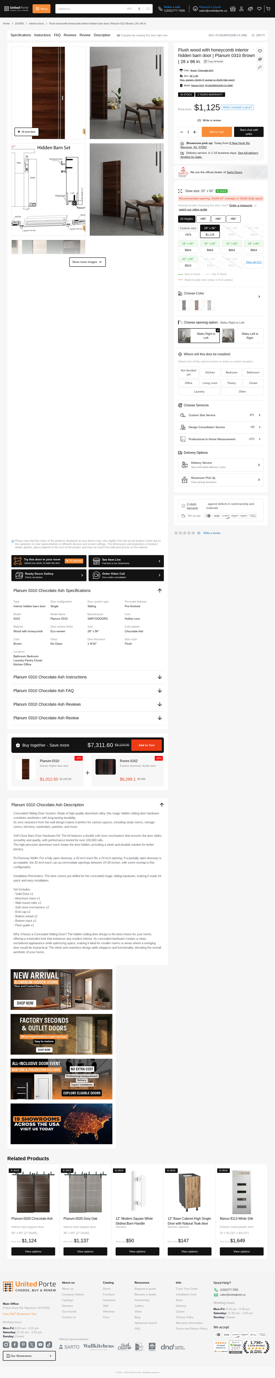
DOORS (19, 23)
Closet (38, 660)
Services (67, 1305)
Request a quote (145, 1288)
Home (6, 23)
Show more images (84, 262)
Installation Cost (186, 1294)
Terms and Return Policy (191, 1328)
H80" (203, 218)
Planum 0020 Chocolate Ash (32, 1218)
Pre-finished (132, 606)
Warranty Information (189, 1322)
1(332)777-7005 (174, 10)
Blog (137, 1317)
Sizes (179, 1300)
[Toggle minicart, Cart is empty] (268, 8)
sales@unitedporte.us (213, 10)
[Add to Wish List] (260, 51)
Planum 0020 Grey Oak (80, 1218)
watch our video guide (193, 209)
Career (180, 1311)
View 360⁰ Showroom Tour (20, 1314)
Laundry (19, 660)
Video (138, 1311)
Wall (105, 1305)
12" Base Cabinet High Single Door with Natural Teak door (189, 1221)
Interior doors (36, 23)
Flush (128, 643)
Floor (106, 1317)
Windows (109, 1311)
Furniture (109, 1294)
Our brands (69, 1311)
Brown (17, 643)
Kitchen (18, 664)
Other (242, 391)
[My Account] (241, 9)
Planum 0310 (49, 761)
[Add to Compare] (260, 59)
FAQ (137, 1328)
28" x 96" (93, 631)
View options (33, 1251)
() (199, 120)
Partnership (142, 1300)
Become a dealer (146, 1294)
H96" (233, 218)
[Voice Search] (139, 8)
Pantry (29, 660)
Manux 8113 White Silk (236, 1218)
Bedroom (33, 656)
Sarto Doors (234, 172)
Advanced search (146, 1322)
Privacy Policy (185, 1317)
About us (67, 1288)
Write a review (212, 120)
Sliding (92, 606)
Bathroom (20, 656)
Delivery (181, 1305)
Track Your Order (187, 1288)
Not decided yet (188, 372)
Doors (107, 1288)
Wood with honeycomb (28, 631)
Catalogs (67, 1300)
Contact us (69, 1317)
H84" (218, 218)
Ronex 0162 (129, 761)
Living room (210, 383)
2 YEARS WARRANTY (192, 506)
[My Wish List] (259, 9)
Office (27, 664)
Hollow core (132, 618)
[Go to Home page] (16, 8)
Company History (73, 1294)
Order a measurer (240, 205)
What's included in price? (237, 107)
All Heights (186, 218)
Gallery (139, 1305)
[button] (49, 561)
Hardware (109, 1300)
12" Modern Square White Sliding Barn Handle (134, 1221)
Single (54, 606)
